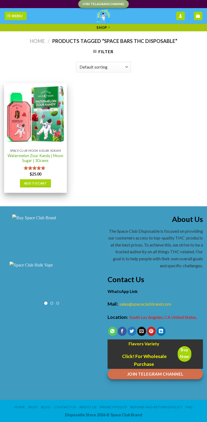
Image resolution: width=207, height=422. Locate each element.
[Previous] (13, 286)
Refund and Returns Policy (156, 407)
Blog (46, 407)
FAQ (189, 407)
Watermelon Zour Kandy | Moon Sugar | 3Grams (35, 158)
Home (37, 41)
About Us (87, 407)
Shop (101, 27)
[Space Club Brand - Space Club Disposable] (103, 16)
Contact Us (65, 407)
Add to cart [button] (35, 183)
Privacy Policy (113, 407)
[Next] (91, 286)
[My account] (180, 16)
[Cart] (198, 16)
